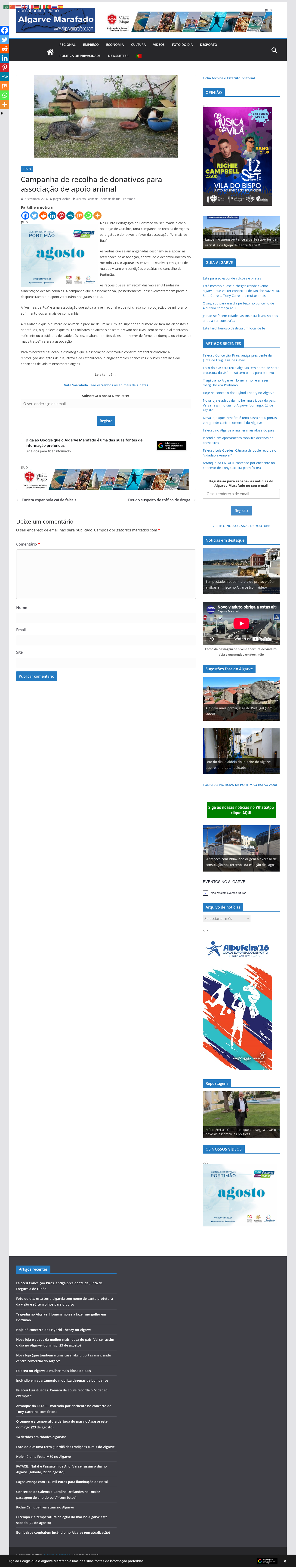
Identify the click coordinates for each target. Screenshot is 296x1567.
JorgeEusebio (62, 199)
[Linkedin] (52, 215)
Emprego (91, 44)
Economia (115, 44)
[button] (148, 1561)
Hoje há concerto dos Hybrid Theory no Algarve (238, 393)
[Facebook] (25, 215)
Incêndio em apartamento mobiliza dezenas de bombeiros (62, 1380)
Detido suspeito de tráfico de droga (159, 500)
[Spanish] (61, 6)
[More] (97, 215)
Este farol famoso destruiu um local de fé (234, 328)
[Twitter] (34, 215)
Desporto (208, 44)
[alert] (241, 893)
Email (21, 629)
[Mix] (79, 215)
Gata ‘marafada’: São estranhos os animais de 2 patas (106, 385)
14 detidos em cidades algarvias (41, 1437)
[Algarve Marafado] (50, 52)
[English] (25, 6)
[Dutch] (18, 6)
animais (93, 199)
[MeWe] (70, 215)
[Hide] (2, 113)
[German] (37, 6)
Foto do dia (182, 44)
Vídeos (159, 44)
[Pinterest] (61, 215)
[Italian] (43, 6)
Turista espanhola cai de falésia (49, 500)
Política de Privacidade (80, 55)
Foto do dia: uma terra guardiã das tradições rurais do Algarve (65, 1447)
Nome (21, 607)
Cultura (138, 44)
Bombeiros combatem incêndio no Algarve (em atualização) (63, 1532)
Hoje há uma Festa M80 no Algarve (43, 1456)
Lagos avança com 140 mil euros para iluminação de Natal (62, 1482)
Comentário (28, 544)
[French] (31, 6)
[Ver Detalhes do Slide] (241, 232)
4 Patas (27, 168)
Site (19, 652)
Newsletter (118, 55)
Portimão (129, 199)
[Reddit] (43, 215)
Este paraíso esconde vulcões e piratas (232, 278)
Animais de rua (110, 199)
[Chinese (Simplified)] (12, 6)
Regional (67, 44)
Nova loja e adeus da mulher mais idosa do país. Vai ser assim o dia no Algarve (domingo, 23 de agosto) (239, 405)
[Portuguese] (139, 56)
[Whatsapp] (88, 215)
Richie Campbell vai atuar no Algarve (45, 1507)
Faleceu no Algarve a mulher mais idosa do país (238, 430)
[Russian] (55, 6)
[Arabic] (6, 6)
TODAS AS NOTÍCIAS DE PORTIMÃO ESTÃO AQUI (240, 784)
